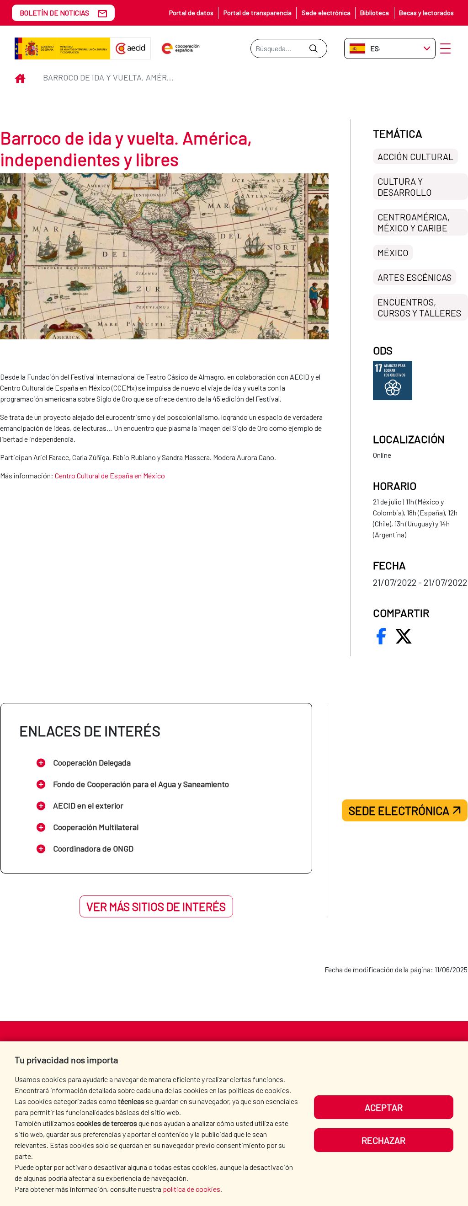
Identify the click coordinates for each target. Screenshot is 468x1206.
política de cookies (191, 1189)
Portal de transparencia (257, 12)
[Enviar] (313, 48)
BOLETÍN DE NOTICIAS (54, 12)
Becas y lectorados (426, 12)
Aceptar (384, 1107)
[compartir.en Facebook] (381, 636)
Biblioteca (374, 12)
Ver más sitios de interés (156, 906)
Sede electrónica (326, 12)
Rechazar (383, 1140)
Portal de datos (191, 12)
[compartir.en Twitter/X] (403, 636)
